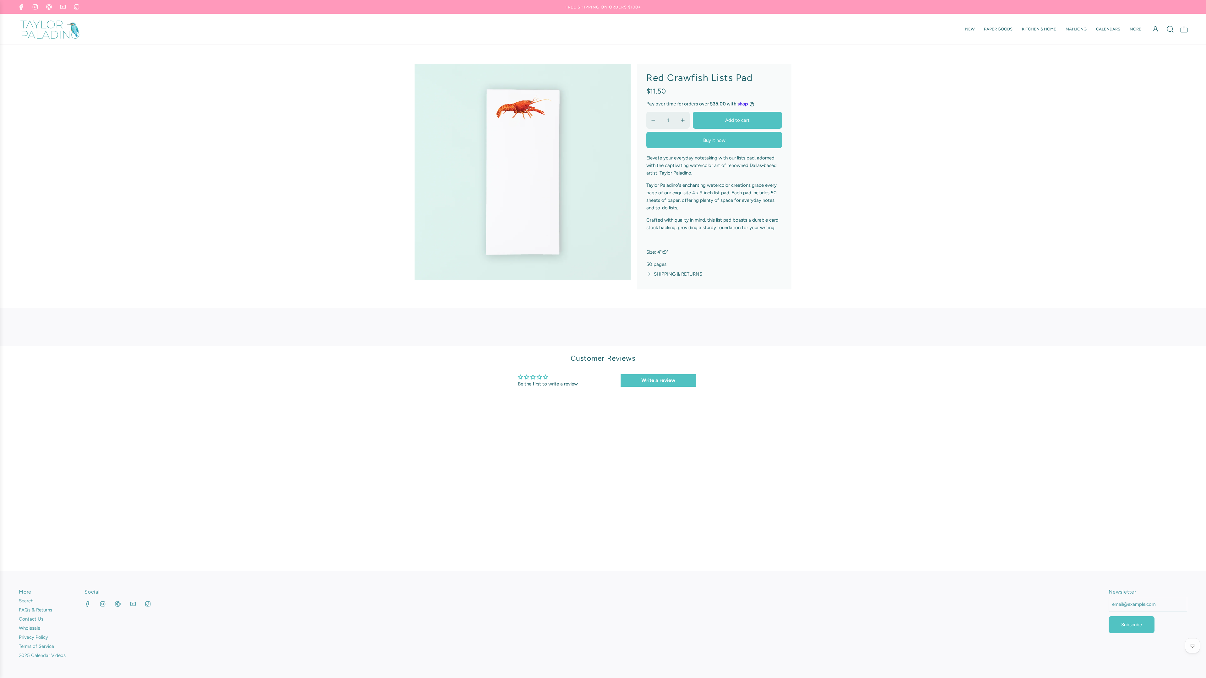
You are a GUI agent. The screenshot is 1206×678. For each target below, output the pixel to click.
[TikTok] (77, 7)
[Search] (1170, 29)
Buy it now (714, 140)
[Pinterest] (49, 7)
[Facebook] (21, 7)
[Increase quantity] (683, 120)
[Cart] (1184, 29)
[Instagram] (35, 7)
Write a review (658, 380)
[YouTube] (63, 7)
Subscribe (1131, 624)
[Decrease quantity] (653, 120)
